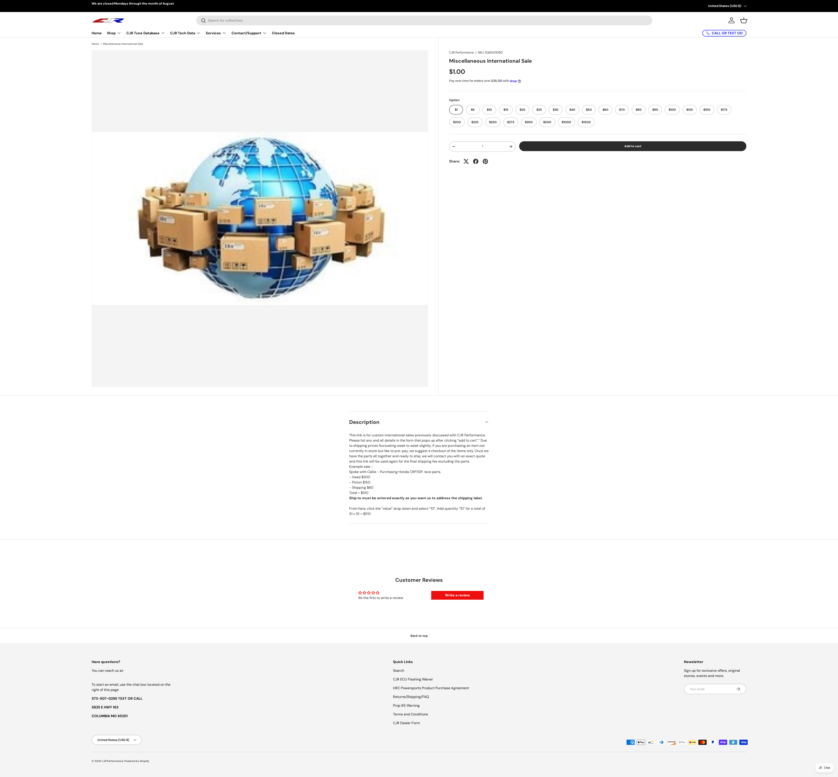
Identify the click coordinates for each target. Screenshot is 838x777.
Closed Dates (283, 33)
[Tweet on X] (466, 161)
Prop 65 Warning (406, 705)
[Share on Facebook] (476, 161)
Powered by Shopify (136, 761)
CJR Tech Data (182, 33)
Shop (111, 33)
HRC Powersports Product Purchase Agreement (431, 688)
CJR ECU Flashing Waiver (413, 679)
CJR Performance (461, 52)
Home (97, 33)
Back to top (419, 636)
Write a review (457, 595)
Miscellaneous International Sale (123, 44)
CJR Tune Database (143, 33)
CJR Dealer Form (406, 723)
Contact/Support (246, 33)
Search (398, 670)
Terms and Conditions (410, 714)
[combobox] (424, 20)
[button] (744, 20)
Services (213, 33)
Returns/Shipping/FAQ (411, 696)
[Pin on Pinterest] (485, 161)
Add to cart (632, 146)
